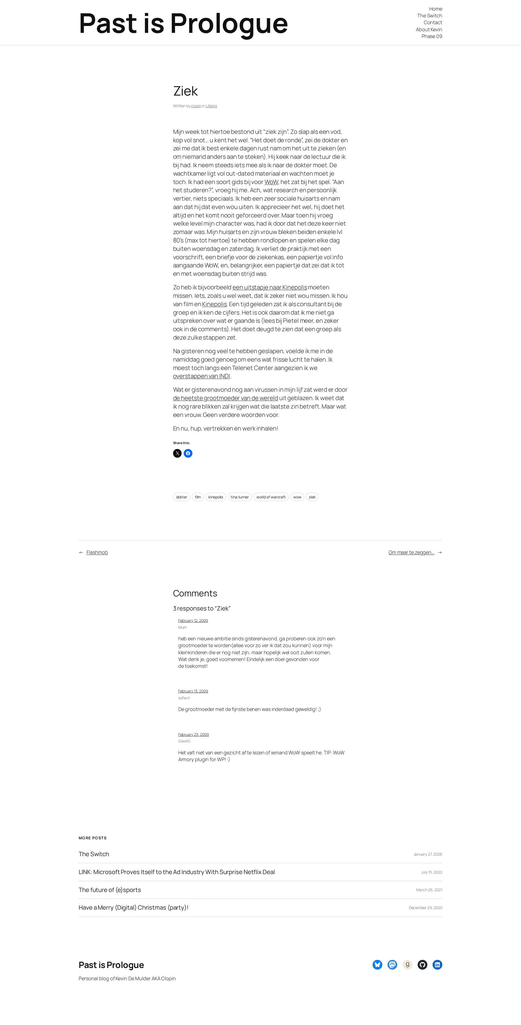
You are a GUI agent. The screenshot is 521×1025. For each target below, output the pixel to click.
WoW (271, 182)
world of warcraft (271, 496)
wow (297, 496)
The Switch (94, 854)
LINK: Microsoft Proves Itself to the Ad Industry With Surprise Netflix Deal (177, 872)
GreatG (184, 741)
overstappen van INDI (201, 376)
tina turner (240, 496)
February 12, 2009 (193, 620)
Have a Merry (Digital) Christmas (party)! (134, 907)
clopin (196, 105)
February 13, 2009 (193, 691)
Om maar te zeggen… (411, 552)
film (198, 496)
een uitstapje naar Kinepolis (270, 287)
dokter (181, 496)
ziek (312, 496)
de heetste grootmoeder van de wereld (225, 398)
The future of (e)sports (110, 890)
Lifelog (211, 105)
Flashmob (97, 552)
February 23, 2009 (193, 734)
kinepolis (215, 496)
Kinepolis (214, 304)
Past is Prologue (183, 22)
